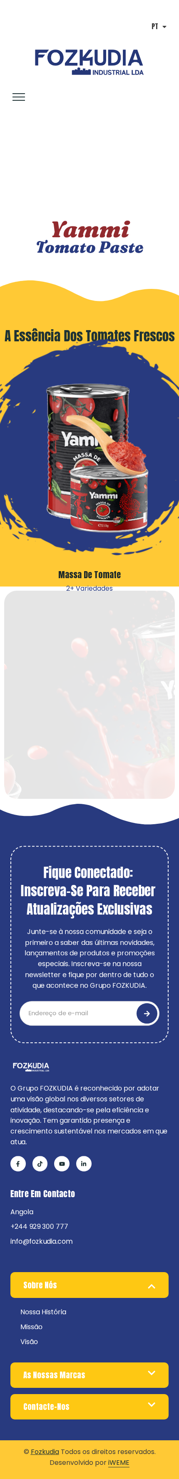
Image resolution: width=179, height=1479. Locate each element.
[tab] (89, 1285)
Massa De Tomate (89, 574)
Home (18, 162)
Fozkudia (45, 1452)
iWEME (118, 1462)
